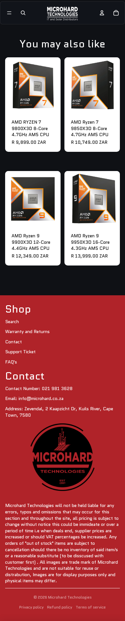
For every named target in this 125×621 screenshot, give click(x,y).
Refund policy (59, 607)
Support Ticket (20, 351)
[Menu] (9, 12)
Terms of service (91, 607)
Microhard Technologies (70, 597)
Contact (13, 342)
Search (12, 321)
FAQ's (11, 362)
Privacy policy (31, 607)
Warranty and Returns (27, 331)
